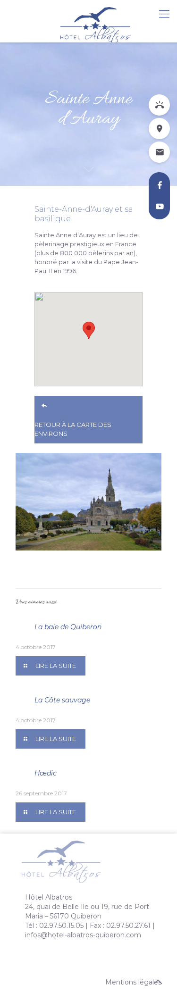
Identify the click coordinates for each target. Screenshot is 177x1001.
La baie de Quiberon (67, 627)
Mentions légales (133, 982)
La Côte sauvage (62, 700)
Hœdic (45, 773)
